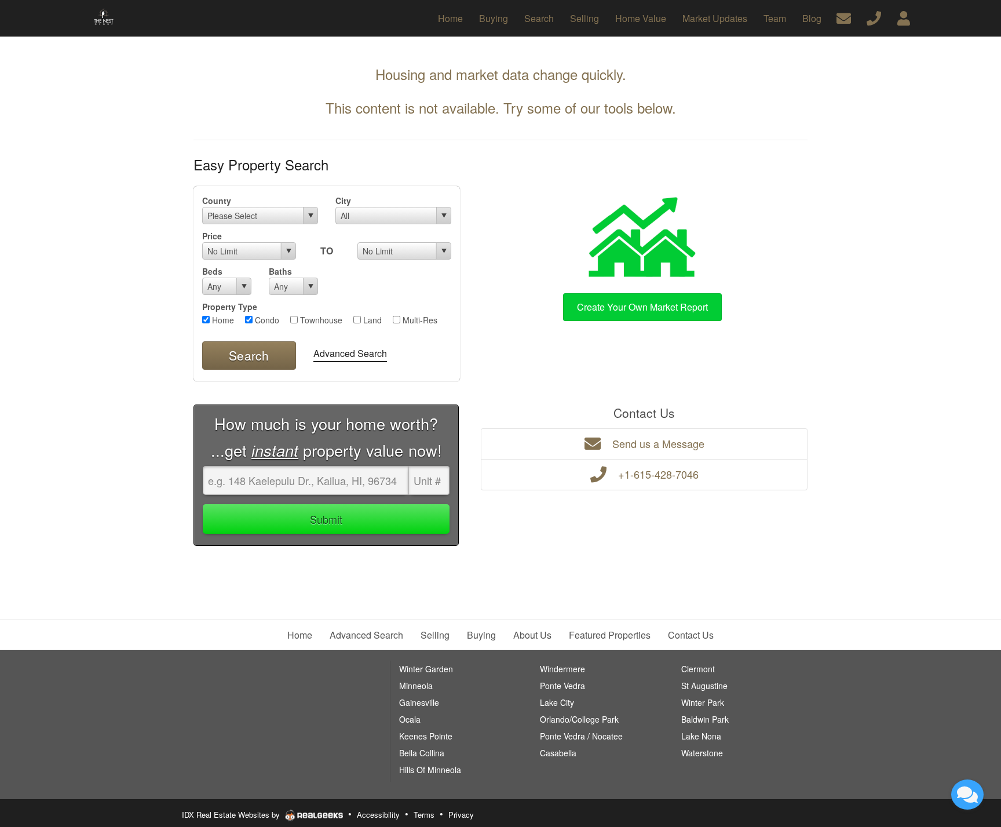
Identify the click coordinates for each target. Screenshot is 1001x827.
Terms (424, 814)
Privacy (461, 814)
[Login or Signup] (903, 17)
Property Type (229, 306)
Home (222, 320)
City (343, 200)
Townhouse (320, 320)
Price (212, 236)
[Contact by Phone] (874, 17)
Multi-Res (418, 320)
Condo (266, 320)
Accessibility (378, 814)
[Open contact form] (843, 17)
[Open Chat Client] (967, 794)
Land (371, 320)
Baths (280, 271)
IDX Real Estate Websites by (232, 814)
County (216, 200)
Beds (212, 271)
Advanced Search (350, 353)
